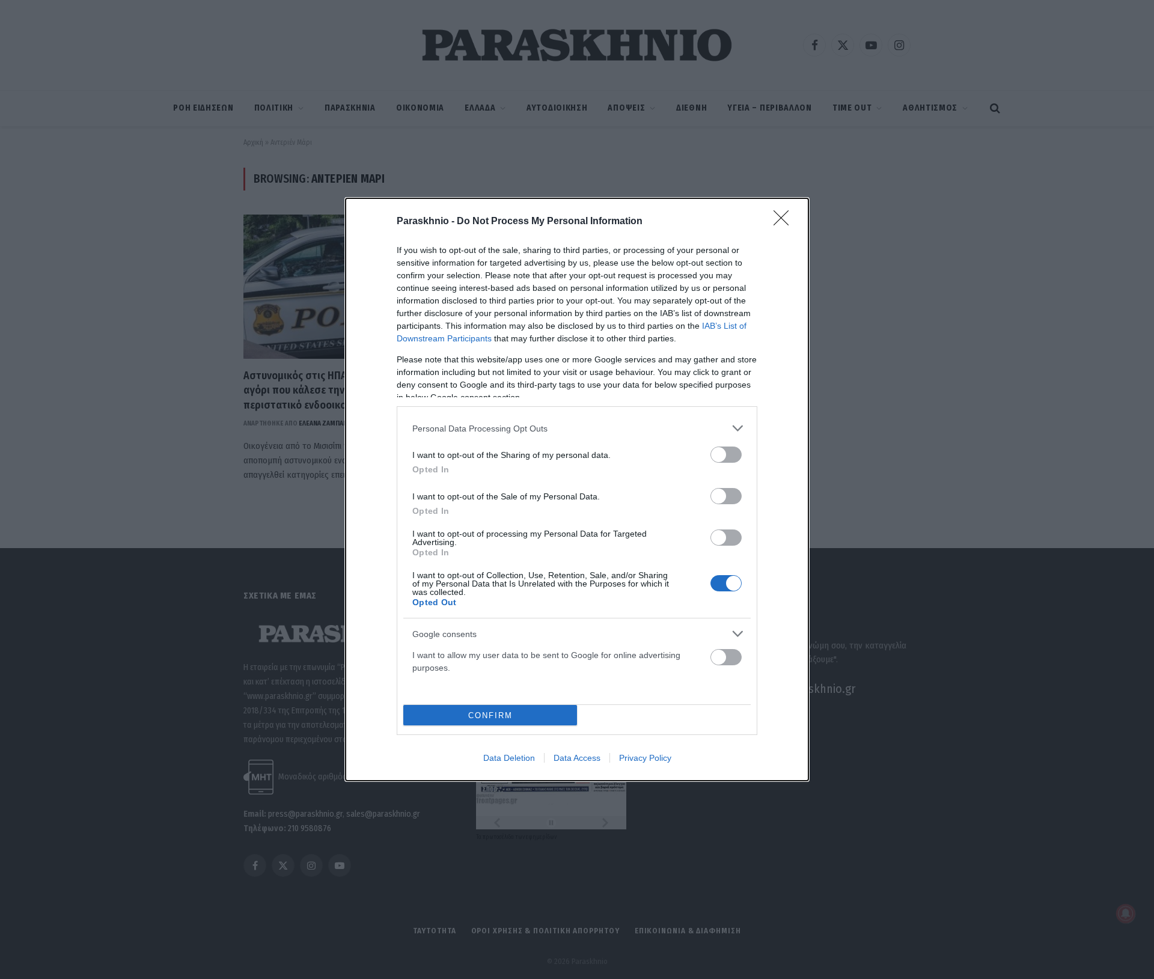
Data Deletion (509, 758)
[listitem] (577, 428)
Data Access (577, 758)
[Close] (785, 221)
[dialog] (577, 489)
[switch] (726, 455)
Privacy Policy (645, 758)
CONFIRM (490, 715)
